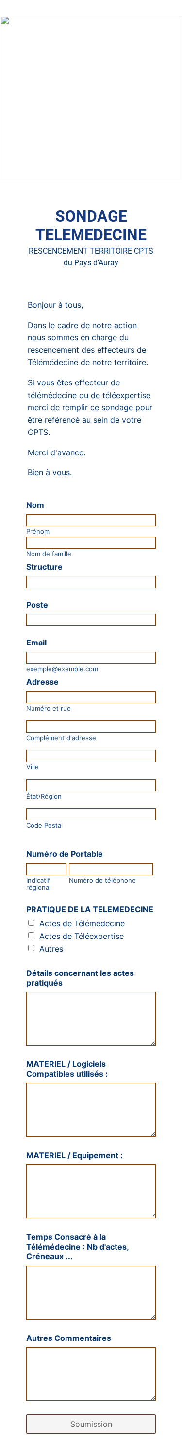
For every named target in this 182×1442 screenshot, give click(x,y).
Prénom (38, 531)
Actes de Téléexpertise (81, 936)
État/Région (44, 796)
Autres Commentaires (68, 1338)
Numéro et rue (48, 708)
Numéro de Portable (64, 854)
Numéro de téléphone (102, 880)
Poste (37, 604)
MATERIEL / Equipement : (74, 1155)
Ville (32, 767)
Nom (35, 505)
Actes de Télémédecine (82, 923)
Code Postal (44, 825)
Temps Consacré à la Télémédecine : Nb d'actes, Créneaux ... (77, 1246)
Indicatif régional (38, 884)
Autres (51, 949)
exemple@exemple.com (62, 669)
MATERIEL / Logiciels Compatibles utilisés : (67, 1068)
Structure (44, 567)
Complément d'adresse (61, 738)
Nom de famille (48, 553)
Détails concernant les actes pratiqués (80, 978)
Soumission (91, 1424)
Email (36, 642)
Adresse (42, 682)
